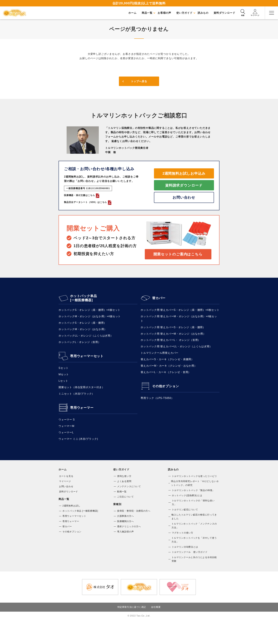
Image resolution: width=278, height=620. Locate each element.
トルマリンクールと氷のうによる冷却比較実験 (194, 559)
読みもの (173, 469)
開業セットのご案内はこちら (178, 254)
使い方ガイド (121, 469)
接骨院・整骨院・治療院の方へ (133, 511)
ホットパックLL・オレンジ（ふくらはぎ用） (86, 335)
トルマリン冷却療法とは (185, 547)
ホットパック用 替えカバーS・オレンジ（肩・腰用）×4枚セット (180, 310)
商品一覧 (64, 499)
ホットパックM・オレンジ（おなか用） (83, 329)
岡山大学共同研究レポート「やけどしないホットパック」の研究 (195, 483)
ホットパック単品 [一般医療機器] (83, 298)
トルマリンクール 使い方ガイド (190, 552)
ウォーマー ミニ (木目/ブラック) (78, 439)
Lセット (63, 380)
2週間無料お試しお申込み (184, 173)
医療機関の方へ (125, 521)
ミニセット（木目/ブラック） (76, 393)
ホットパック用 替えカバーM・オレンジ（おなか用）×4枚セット (179, 318)
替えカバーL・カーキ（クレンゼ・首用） (166, 372)
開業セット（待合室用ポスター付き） (82, 387)
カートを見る (66, 476)
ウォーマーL (66, 432)
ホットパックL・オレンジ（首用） (80, 342)
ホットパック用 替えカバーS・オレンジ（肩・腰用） (173, 327)
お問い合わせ (184, 197)
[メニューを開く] (272, 13)
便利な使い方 (124, 476)
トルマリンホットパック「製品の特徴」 (193, 490)
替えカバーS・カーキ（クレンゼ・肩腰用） (167, 359)
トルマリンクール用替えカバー (159, 352)
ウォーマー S (67, 419)
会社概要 (156, 607)
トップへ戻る (139, 81)
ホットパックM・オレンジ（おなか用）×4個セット (90, 316)
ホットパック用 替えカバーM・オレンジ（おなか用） (173, 333)
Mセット (64, 374)
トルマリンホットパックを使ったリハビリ (194, 476)
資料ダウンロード (68, 491)
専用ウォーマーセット (87, 356)
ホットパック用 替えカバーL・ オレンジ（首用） (170, 340)
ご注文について (125, 496)
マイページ (65, 481)
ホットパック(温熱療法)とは (187, 495)
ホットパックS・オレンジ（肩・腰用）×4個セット (89, 310)
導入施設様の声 (125, 531)
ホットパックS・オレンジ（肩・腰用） (82, 322)
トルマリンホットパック (14, 12)
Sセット (64, 368)
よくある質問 (124, 481)
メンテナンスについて (129, 486)
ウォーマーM (66, 426)
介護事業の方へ (125, 516)
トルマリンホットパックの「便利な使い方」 (193, 502)
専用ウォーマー (82, 407)
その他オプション (165, 386)
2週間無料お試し (71, 505)
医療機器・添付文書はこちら (79, 195)
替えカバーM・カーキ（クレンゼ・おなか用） (169, 365)
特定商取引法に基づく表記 (131, 607)
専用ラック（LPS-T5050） (157, 398)
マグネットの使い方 (182, 532)
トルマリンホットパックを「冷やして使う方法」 (194, 540)
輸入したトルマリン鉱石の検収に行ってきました (194, 516)
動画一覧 (122, 491)
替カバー (159, 298)
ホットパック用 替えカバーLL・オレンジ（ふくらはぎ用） (176, 346)
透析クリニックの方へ (129, 526)
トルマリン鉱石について (185, 509)
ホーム (63, 469)
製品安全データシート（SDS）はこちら (85, 202)
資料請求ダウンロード (184, 185)
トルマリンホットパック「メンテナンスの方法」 (194, 525)
